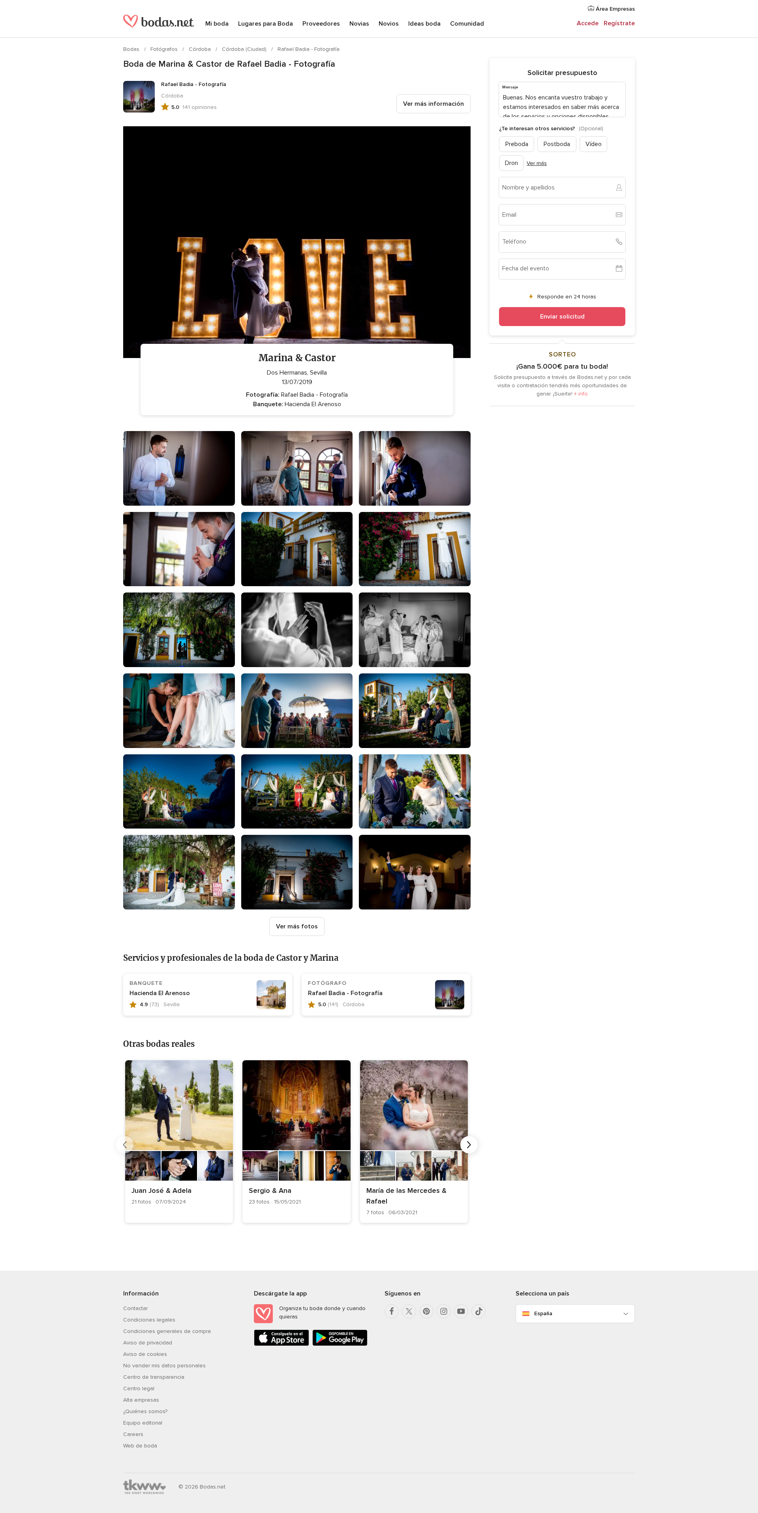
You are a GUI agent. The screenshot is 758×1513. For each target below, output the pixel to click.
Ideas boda (424, 24)
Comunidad (467, 24)
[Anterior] (124, 1144)
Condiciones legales (149, 1319)
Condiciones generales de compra (167, 1331)
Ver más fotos (297, 926)
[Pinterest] (426, 1311)
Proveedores (321, 24)
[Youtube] (461, 1311)
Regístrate (619, 23)
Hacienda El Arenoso (159, 993)
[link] (179, 1141)
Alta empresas (141, 1400)
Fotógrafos (164, 49)
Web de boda (140, 1445)
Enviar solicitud (562, 316)
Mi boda (217, 24)
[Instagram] (444, 1311)
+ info (581, 393)
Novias (359, 24)
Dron (511, 163)
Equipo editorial (142, 1422)
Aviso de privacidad (147, 1342)
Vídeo (593, 144)
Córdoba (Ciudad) (245, 49)
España (543, 1313)
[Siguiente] (469, 1144)
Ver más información (433, 104)
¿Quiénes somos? (145, 1411)
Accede (588, 23)
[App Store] (281, 1344)
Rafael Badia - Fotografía (309, 49)
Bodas (132, 49)
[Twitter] (409, 1311)
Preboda (516, 144)
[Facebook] (392, 1311)
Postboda (557, 144)
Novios (389, 24)
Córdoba (200, 49)
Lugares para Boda (265, 24)
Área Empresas (614, 9)
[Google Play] (340, 1344)
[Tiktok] (478, 1311)
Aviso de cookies (145, 1354)
